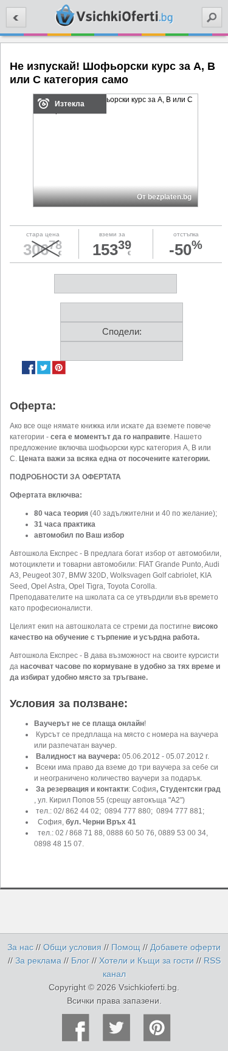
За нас (20, 947)
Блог (80, 960)
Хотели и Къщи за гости (146, 960)
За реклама (38, 960)
